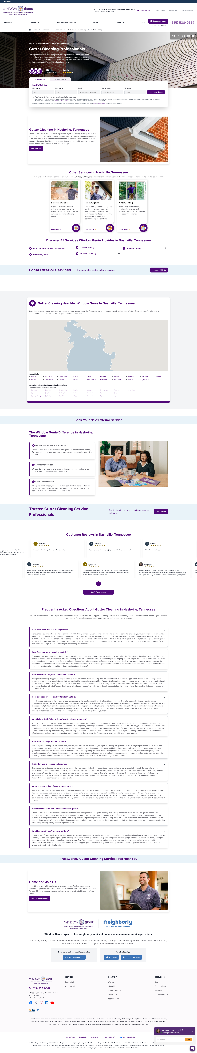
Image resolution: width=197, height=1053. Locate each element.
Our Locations (160, 986)
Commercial (34, 22)
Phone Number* (106, 88)
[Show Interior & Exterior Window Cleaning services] (72, 248)
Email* (80, 88)
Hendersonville (77, 393)
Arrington (33, 379)
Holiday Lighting (92, 203)
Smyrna (116, 393)
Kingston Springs (91, 379)
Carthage (34, 393)
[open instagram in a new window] (183, 36)
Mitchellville (89, 393)
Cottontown (48, 390)
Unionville (158, 376)
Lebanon (89, 390)
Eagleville (75, 376)
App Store (112, 957)
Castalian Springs (36, 396)
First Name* (36, 88)
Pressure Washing (59, 203)
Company (112, 977)
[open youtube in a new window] (193, 36)
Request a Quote (159, 21)
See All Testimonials (98, 592)
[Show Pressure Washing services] (119, 253)
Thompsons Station (145, 380)
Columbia (61, 379)
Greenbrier (62, 396)
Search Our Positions (39, 898)
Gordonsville (62, 393)
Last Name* (59, 88)
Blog (143, 22)
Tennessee (58, 30)
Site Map (158, 990)
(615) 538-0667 (182, 22)
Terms (56, 100)
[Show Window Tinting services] (165, 248)
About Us (120, 22)
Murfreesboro (104, 390)
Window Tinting (126, 203)
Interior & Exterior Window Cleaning (49, 248)
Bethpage (34, 390)
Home (35, 30)
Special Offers (173, 10)
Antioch (33, 376)
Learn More (56, 229)
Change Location (146, 10)
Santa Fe (130, 379)
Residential (8, 22)
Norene (102, 393)
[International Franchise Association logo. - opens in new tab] (32, 1010)
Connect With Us (159, 270)
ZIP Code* (127, 88)
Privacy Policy (65, 100)
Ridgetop (116, 390)
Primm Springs (118, 379)
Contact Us (112, 994)
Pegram (116, 376)
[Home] (30, 30)
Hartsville (75, 390)
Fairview (75, 379)
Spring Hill (145, 376)
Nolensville (103, 379)
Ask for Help (36, 149)
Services (69, 977)
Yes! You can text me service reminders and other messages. (55, 97)
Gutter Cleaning (87, 247)
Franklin (88, 376)
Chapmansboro (49, 379)
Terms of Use (70, 1037)
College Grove (63, 376)
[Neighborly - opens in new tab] (38, 1010)
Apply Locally (160, 10)
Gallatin (47, 393)
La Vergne (75, 396)
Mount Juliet (90, 396)
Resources (160, 977)
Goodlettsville (63, 390)
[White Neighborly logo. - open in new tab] (6, 1)
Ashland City (48, 376)
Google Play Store (132, 957)
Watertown (117, 396)
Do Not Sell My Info (109, 1037)
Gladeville (48, 396)
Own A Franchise (114, 990)
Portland (102, 396)
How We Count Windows (66, 22)
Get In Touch (161, 512)
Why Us (96, 22)
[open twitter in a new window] (178, 36)
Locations (45, 30)
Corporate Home (161, 994)
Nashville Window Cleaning (77, 30)
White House (131, 390)
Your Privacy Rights (129, 1037)
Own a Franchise (187, 10)
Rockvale (130, 376)
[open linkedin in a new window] (188, 36)
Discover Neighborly (74, 957)
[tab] (39, 79)
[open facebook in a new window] (173, 36)
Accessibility (95, 1037)
